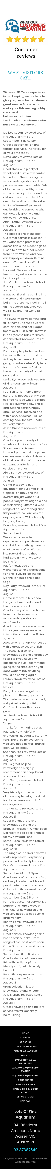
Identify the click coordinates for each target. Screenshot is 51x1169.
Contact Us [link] (25, 1080)
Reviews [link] (25, 1101)
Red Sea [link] (25, 1055)
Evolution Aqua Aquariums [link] (25, 1061)
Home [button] (25, 1033)
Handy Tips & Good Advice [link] (25, 1090)
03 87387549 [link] (25, 1150)
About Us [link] (25, 1042)
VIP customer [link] (25, 1096)
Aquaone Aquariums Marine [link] (25, 1069)
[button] (6, 6)
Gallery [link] (25, 1037)
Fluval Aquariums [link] (25, 1051)
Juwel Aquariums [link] (25, 1046)
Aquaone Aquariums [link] (25, 1075)
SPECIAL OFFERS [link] (25, 1084)
